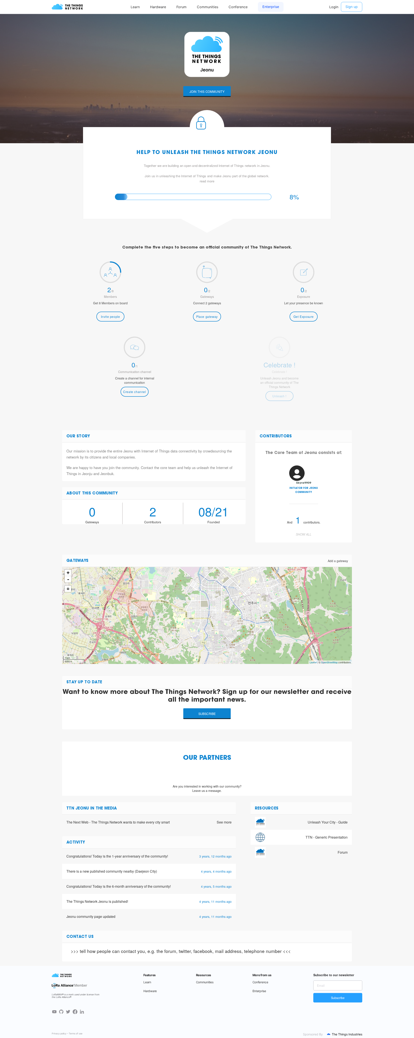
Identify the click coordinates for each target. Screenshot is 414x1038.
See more (224, 822)
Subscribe (207, 714)
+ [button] (68, 572)
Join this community (207, 91)
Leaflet (313, 662)
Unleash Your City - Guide (328, 822)
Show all (303, 534)
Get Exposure (303, 316)
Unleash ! (279, 396)
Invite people (110, 316)
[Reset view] (68, 589)
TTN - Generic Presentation (327, 837)
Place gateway (207, 316)
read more (207, 181)
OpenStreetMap (329, 662)
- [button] (68, 579)
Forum (343, 852)
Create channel (134, 392)
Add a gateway (338, 561)
